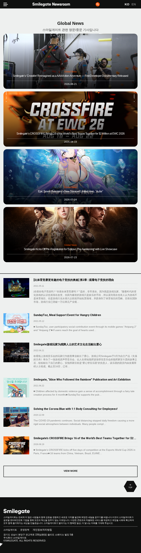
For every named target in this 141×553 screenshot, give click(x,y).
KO (127, 4)
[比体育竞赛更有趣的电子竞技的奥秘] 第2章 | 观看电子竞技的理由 (74, 280)
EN (134, 4)
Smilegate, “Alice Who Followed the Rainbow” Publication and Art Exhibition (82, 379)
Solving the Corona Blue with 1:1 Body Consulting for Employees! (75, 409)
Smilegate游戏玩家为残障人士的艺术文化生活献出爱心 (68, 344)
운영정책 (24, 530)
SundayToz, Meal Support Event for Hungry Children (67, 315)
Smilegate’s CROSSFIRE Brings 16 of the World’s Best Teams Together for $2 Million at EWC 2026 (86, 438)
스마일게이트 (10, 530)
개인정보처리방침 (42, 529)
